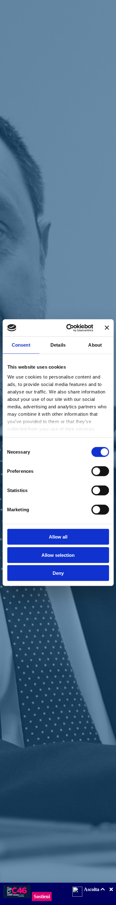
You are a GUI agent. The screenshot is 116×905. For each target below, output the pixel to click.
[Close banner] (107, 328)
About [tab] (95, 345)
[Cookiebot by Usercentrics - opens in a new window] (69, 328)
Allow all (58, 536)
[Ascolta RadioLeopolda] (77, 892)
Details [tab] (58, 345)
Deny (58, 573)
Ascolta (92, 889)
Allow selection (58, 554)
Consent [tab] (21, 345)
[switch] (100, 471)
